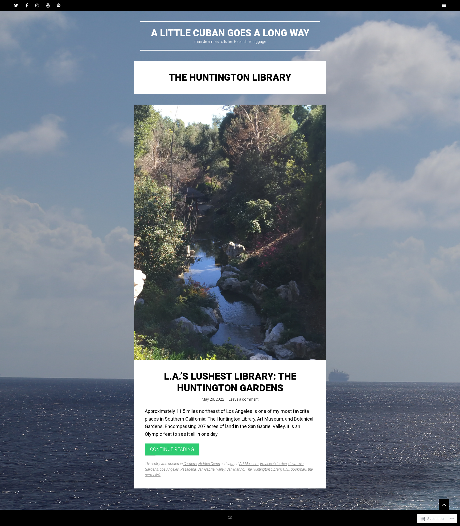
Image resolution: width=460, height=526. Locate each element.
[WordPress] (48, 5)
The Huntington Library (263, 469)
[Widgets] (444, 504)
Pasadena (188, 469)
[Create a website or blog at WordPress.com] (230, 518)
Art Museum (248, 464)
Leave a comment (243, 399)
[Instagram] (37, 5)
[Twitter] (16, 5)
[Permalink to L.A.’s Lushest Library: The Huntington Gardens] (230, 232)
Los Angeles (169, 469)
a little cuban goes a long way (230, 33)
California (295, 464)
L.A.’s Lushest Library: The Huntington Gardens (230, 382)
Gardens (190, 464)
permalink (153, 475)
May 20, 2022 (213, 399)
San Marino (235, 469)
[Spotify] (58, 5)
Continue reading (172, 449)
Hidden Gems (209, 464)
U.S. (286, 469)
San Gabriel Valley (211, 469)
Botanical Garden (273, 464)
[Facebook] (26, 5)
